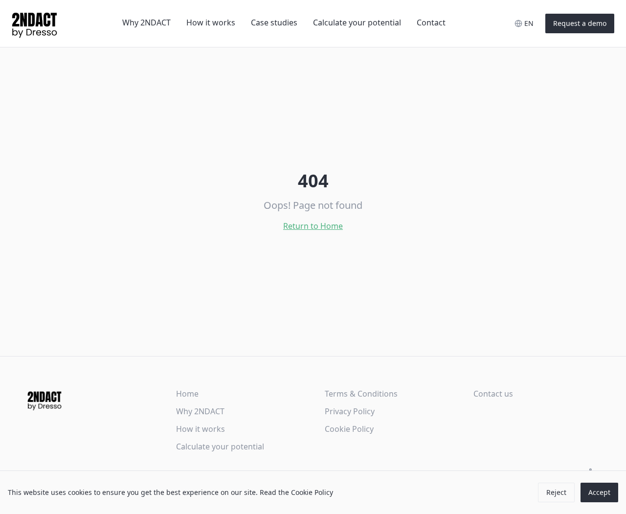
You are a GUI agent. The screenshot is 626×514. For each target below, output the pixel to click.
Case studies (274, 22)
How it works (210, 22)
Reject (556, 492)
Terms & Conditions (361, 393)
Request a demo (579, 23)
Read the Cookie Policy (296, 492)
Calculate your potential (357, 22)
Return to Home (313, 226)
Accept (599, 492)
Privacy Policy (350, 411)
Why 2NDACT (146, 22)
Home (187, 393)
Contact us (493, 393)
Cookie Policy (349, 429)
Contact (431, 22)
